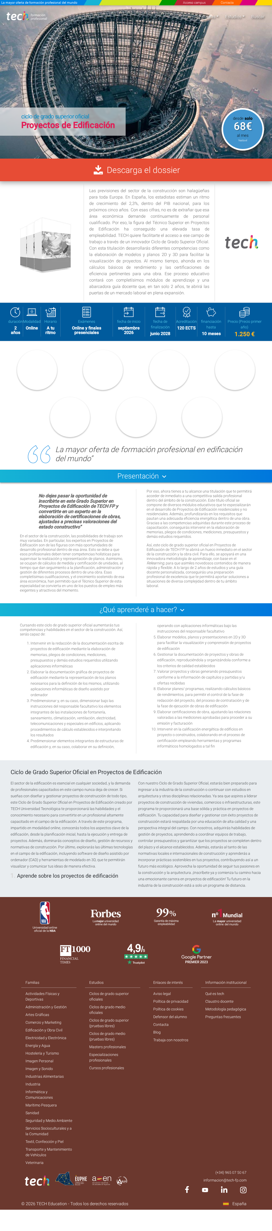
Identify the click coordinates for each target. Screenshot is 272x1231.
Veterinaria (35, 1162)
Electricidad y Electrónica (46, 1038)
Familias (207, 16)
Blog (157, 1032)
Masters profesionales (107, 1047)
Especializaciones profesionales (103, 1057)
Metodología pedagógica (225, 1009)
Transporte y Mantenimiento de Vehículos (49, 1152)
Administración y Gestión (46, 1007)
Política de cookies (168, 1009)
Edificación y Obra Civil (44, 1030)
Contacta (227, 3)
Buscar (257, 16)
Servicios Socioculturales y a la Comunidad (49, 1131)
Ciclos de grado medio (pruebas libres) (107, 1036)
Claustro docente (219, 1001)
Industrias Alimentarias (45, 1076)
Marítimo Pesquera (41, 1105)
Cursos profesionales (106, 1068)
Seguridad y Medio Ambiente (49, 1120)
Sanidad (32, 1113)
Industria (33, 1084)
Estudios (233, 16)
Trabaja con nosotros (170, 1040)
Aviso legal (162, 994)
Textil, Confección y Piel (44, 1141)
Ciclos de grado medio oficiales (107, 1010)
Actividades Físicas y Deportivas (43, 996)
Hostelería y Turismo (42, 1053)
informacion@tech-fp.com (224, 1180)
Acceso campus (194, 3)
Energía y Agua (38, 1045)
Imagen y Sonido (39, 1069)
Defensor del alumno (170, 1017)
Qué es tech (214, 994)
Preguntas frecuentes (223, 1017)
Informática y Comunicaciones (39, 1095)
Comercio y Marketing (43, 1022)
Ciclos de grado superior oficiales (109, 996)
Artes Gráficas (37, 1015)
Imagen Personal (39, 1061)
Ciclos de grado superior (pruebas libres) (109, 1023)
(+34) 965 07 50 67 (230, 1172)
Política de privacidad (170, 1001)
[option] (136, 82)
